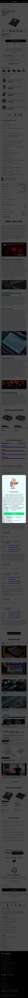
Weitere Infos (19, 517)
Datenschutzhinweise (16, 520)
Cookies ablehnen (10, 517)
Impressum (10, 520)
